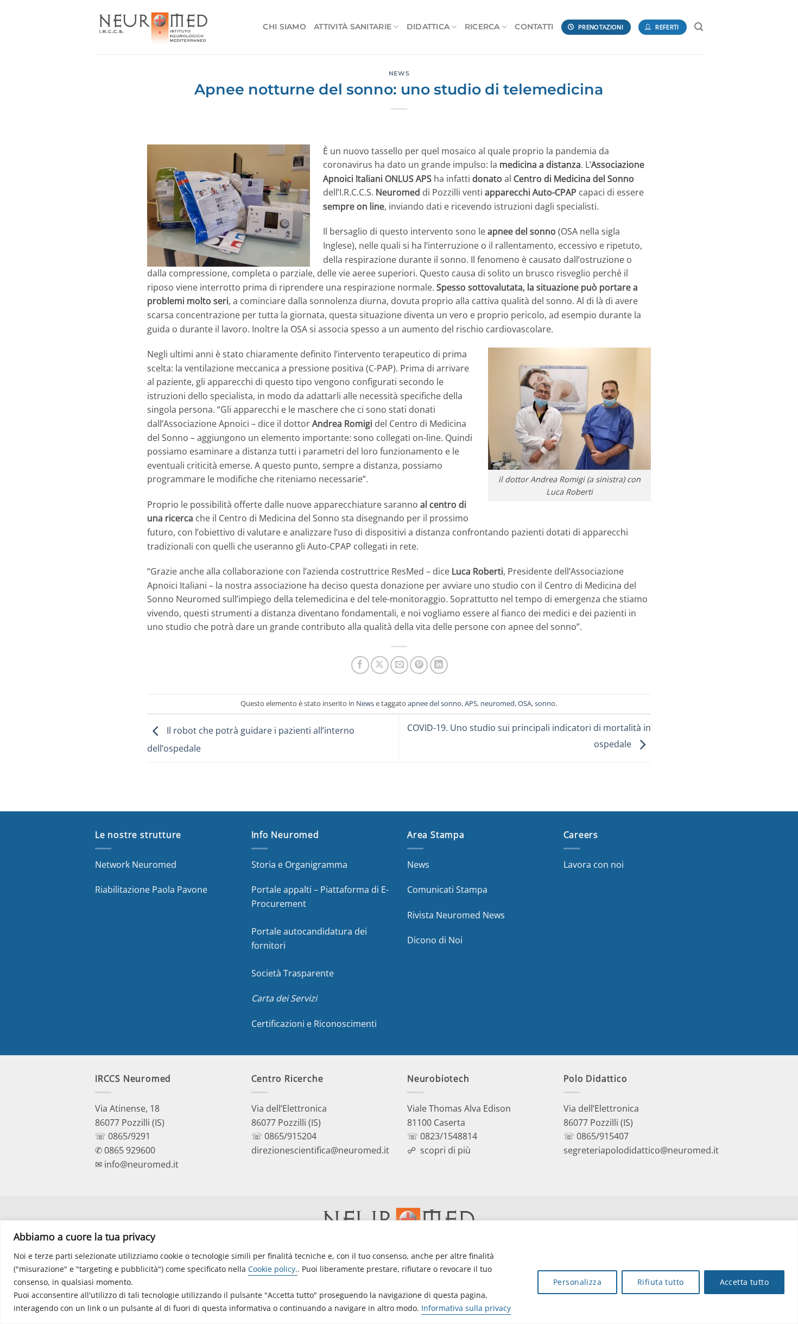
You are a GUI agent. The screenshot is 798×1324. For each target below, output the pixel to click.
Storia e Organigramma (299, 865)
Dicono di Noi (435, 940)
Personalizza (577, 1282)
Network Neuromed (135, 865)
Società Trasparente (292, 973)
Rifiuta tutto (660, 1282)
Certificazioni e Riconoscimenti (314, 1024)
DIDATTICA (428, 26)
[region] (399, 1272)
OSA (524, 703)
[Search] (698, 26)
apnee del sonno (434, 703)
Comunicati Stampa (447, 890)
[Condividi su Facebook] (360, 665)
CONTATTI (534, 26)
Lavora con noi (593, 865)
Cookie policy (271, 1269)
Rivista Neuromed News (456, 915)
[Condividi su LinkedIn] (439, 665)
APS (471, 703)
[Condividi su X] (380, 665)
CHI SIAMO (284, 26)
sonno (545, 703)
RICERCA (482, 26)
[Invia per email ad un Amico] (399, 665)
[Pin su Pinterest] (419, 665)
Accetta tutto (744, 1282)
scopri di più (445, 1150)
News (399, 73)
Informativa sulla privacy (466, 1308)
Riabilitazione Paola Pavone (151, 890)
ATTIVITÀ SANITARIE (352, 26)
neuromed (497, 703)
